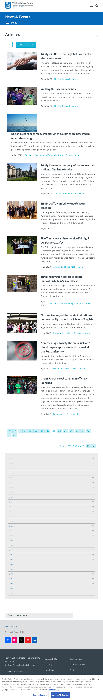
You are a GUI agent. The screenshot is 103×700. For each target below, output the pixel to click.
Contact (73, 670)
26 (71, 430)
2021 (10, 482)
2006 (10, 554)
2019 (10, 492)
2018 (10, 497)
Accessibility (51, 659)
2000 (10, 583)
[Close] (99, 679)
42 (88, 430)
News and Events (11, 626)
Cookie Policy (53, 689)
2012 (10, 526)
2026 (10, 458)
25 (65, 430)
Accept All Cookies (60, 695)
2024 (10, 468)
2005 (10, 559)
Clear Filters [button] (27, 44)
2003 (10, 569)
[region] (51, 687)
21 (42, 430)
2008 (10, 545)
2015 (10, 511)
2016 (10, 506)
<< (10, 430)
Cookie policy (76, 659)
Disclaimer (50, 670)
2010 (10, 535)
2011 (10, 530)
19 (30, 430)
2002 (10, 574)
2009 (10, 540)
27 (77, 430)
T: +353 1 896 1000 (14, 671)
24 (59, 430)
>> (14, 435)
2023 (10, 473)
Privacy (48, 664)
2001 (10, 578)
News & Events (17, 16)
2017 (10, 501)
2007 (10, 550)
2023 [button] (9, 44)
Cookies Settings (77, 664)
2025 (10, 463)
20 (36, 430)
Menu (14, 22)
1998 (10, 593)
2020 (10, 487)
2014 (10, 516)
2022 (10, 477)
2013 (10, 521)
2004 (10, 564)
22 (48, 430)
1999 (10, 588)
